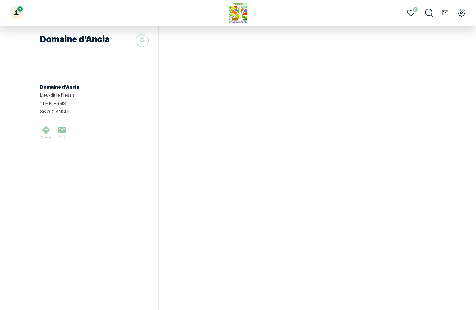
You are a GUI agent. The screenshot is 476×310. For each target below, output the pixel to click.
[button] (16, 12)
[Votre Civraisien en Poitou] (238, 13)
